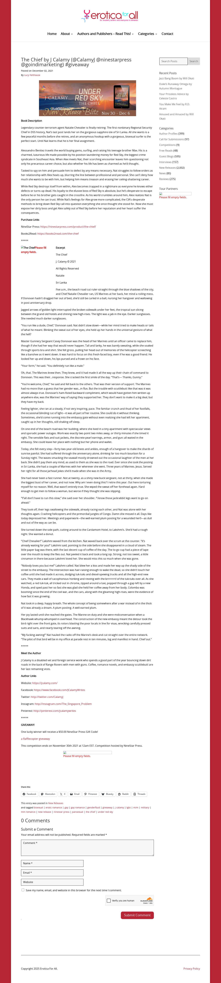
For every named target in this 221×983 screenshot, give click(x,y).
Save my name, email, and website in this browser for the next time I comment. (74, 890)
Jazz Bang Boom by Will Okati (176, 78)
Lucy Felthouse (32, 75)
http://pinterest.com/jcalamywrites (54, 711)
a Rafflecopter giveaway (35, 739)
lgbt (129, 808)
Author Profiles (168, 133)
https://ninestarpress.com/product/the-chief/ (68, 227)
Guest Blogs (166, 156)
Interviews (165, 162)
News (162, 173)
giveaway (107, 808)
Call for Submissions (171, 139)
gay (66, 808)
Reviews (164, 179)
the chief (90, 812)
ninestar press (61, 812)
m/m (135, 808)
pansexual (77, 812)
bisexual (38, 808)
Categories (146, 34)
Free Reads (166, 150)
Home (52, 34)
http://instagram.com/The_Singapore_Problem (63, 704)
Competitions (167, 145)
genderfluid (93, 808)
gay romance (78, 808)
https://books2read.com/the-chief (58, 233)
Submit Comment (137, 915)
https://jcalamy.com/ (44, 683)
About (65, 34)
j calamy (119, 808)
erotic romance (54, 808)
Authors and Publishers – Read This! (104, 34)
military (145, 808)
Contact (167, 34)
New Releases (55, 803)
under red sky (105, 812)
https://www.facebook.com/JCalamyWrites (59, 690)
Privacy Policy (191, 968)
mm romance (28, 812)
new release (44, 812)
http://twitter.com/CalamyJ (47, 697)
